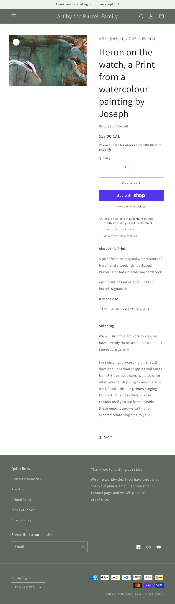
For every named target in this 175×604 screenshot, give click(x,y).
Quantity (104, 158)
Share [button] (108, 437)
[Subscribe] (82, 547)
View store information (120, 236)
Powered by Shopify (153, 593)
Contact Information (26, 479)
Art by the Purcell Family (127, 593)
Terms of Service (23, 510)
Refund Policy (21, 500)
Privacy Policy (21, 520)
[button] (14, 16)
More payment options (131, 206)
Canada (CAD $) (25, 587)
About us (18, 489)
